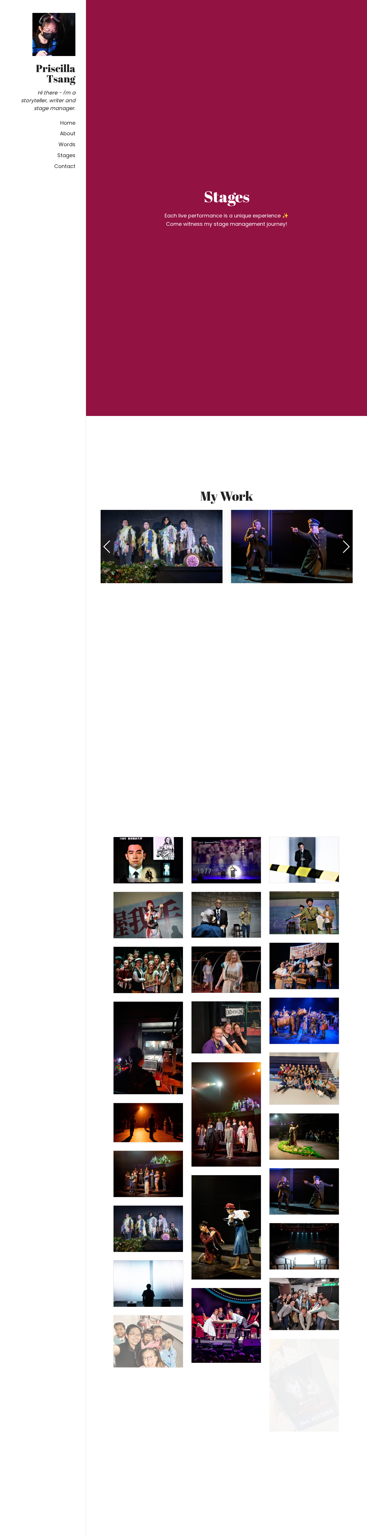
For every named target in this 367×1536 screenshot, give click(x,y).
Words (66, 144)
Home (67, 122)
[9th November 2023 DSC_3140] (148, 1122)
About (67, 133)
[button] (346, 546)
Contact (64, 166)
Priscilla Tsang (55, 73)
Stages (66, 155)
